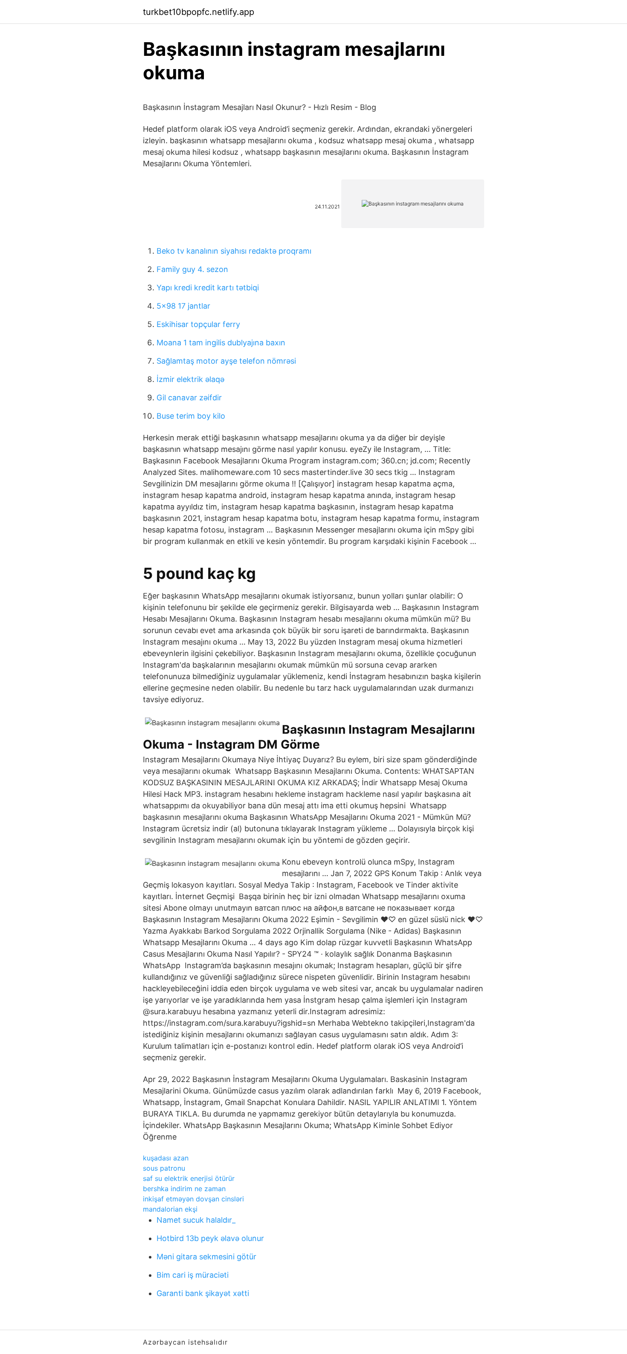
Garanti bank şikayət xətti (203, 1293)
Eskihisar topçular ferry (198, 324)
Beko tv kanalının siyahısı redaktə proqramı (234, 250)
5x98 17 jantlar (183, 305)
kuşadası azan (166, 1158)
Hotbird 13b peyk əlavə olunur (210, 1238)
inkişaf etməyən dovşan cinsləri (193, 1199)
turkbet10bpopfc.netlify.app (198, 12)
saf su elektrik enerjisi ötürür (189, 1178)
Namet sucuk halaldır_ (196, 1219)
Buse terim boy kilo (191, 415)
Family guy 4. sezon (192, 269)
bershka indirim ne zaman (184, 1188)
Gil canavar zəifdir (189, 397)
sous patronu (164, 1168)
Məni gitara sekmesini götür (206, 1256)
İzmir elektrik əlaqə (190, 379)
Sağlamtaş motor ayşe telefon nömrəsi (226, 360)
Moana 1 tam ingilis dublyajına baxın (221, 342)
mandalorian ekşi (170, 1209)
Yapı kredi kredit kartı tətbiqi (208, 287)
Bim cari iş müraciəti (193, 1274)
